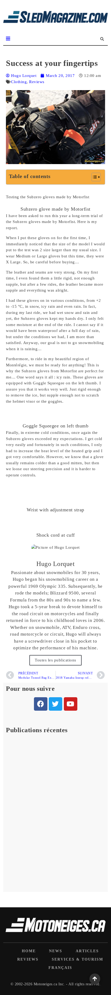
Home (29, 951)
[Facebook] (40, 704)
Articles (87, 951)
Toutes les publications (55, 660)
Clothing (19, 82)
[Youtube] (70, 704)
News (55, 951)
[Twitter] (55, 704)
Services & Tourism (77, 959)
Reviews (36, 82)
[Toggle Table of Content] (93, 177)
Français (60, 968)
